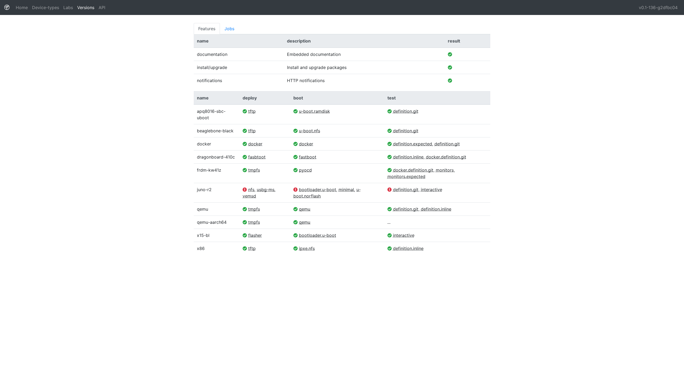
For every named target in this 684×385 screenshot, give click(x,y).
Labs (68, 7)
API (102, 7)
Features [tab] (206, 28)
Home (23, 7)
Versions (85, 7)
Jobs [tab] (229, 28)
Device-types (45, 7)
